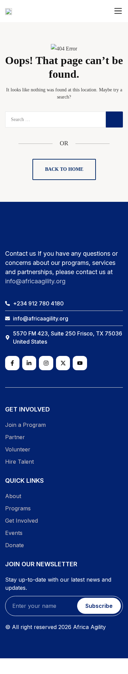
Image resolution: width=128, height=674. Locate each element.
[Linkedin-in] (29, 363)
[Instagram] (46, 363)
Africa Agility (89, 627)
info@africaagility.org (35, 281)
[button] (118, 10)
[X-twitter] (63, 363)
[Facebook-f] (12, 363)
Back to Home (64, 169)
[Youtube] (80, 363)
